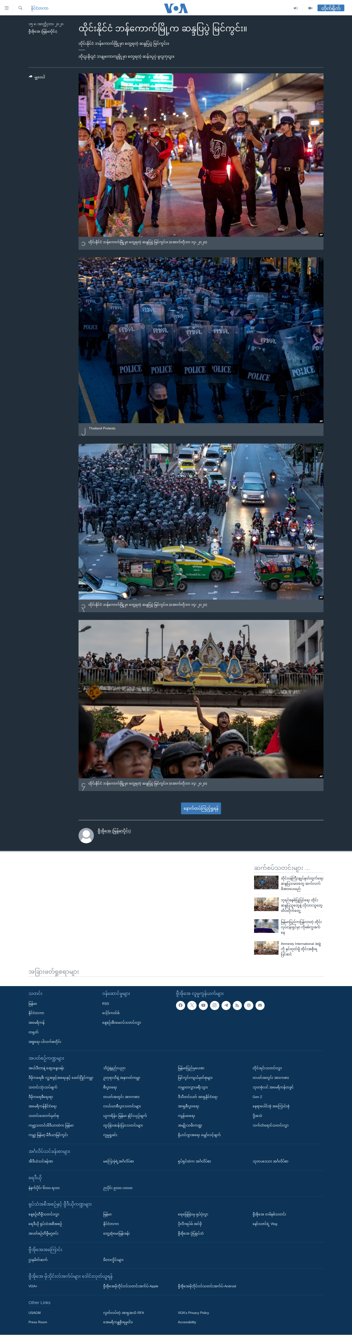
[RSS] (237, 1005)
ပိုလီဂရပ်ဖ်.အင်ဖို (190, 1223)
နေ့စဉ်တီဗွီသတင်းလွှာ (43, 1214)
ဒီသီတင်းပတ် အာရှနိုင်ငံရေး (198, 1096)
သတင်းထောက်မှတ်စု (43, 1116)
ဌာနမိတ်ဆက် (38, 1260)
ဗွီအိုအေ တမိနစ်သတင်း (269, 1214)
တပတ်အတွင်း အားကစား (121, 1096)
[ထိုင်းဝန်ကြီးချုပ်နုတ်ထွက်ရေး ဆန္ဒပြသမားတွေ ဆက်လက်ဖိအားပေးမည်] (266, 882)
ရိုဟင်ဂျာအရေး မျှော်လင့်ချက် (199, 1135)
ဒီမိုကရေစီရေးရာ (40, 1096)
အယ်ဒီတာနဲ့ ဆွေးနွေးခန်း (46, 1068)
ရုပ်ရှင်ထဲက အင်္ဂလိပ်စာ (194, 1161)
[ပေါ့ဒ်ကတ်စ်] (248, 1005)
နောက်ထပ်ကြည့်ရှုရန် (201, 808)
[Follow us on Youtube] (203, 1005)
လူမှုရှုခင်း (110, 1135)
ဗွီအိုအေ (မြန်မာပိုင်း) (42, 31)
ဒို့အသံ (257, 1116)
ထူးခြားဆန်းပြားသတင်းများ (123, 1125)
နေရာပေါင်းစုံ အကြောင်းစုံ (271, 1106)
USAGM (34, 1312)
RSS (105, 1003)
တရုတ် (33, 1032)
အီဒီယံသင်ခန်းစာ (40, 1161)
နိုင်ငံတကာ (39, 8)
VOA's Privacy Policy (193, 1312)
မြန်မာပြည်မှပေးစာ (191, 1068)
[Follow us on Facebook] (180, 1005)
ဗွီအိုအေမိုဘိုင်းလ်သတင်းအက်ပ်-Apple (130, 1286)
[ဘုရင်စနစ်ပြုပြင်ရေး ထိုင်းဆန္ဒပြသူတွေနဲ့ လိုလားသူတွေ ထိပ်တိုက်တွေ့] (266, 904)
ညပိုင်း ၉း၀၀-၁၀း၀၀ (117, 1188)
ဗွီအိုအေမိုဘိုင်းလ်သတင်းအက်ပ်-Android (207, 1286)
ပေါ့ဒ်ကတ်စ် (110, 1013)
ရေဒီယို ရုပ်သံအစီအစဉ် (45, 1223)
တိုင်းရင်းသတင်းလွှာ (267, 1068)
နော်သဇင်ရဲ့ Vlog (265, 1223)
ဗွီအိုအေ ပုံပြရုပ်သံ (191, 1233)
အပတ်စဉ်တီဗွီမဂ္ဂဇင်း (43, 1233)
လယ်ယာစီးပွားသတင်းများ (122, 1106)
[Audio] (296, 8)
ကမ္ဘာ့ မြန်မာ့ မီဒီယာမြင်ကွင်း (48, 1135)
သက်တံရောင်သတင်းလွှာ (271, 1125)
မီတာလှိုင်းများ (113, 1260)
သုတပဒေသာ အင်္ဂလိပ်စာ (270, 1161)
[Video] (310, 8)
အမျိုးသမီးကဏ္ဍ (190, 1125)
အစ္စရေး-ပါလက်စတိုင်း (44, 1041)
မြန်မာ (32, 1003)
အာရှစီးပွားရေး (188, 1106)
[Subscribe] (260, 1005)
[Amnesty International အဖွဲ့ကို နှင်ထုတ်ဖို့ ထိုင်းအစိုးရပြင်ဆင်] (266, 948)
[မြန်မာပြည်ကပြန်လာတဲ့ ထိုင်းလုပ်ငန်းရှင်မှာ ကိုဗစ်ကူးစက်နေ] (266, 926)
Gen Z (257, 1096)
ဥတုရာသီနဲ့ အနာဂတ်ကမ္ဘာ (121, 1078)
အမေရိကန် (36, 1022)
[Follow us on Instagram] (214, 1005)
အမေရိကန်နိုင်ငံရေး (42, 1106)
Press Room (37, 1322)
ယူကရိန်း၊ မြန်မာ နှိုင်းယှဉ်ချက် (125, 1116)
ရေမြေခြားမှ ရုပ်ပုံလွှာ (193, 1214)
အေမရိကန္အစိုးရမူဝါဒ (118, 1322)
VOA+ (32, 1286)
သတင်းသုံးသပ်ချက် (42, 1087)
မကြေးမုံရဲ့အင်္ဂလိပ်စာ (118, 1161)
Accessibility (187, 1322)
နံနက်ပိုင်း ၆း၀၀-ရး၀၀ (44, 1188)
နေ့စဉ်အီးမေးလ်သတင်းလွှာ (121, 1022)
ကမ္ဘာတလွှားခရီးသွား (193, 1087)
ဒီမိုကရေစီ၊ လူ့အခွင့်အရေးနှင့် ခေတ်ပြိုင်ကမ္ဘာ (60, 1078)
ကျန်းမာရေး (186, 1116)
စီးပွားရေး (110, 1087)
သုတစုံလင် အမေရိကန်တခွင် (273, 1087)
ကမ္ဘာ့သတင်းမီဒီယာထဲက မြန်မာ (51, 1125)
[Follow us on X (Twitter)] (191, 1005)
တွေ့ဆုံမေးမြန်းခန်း (116, 1233)
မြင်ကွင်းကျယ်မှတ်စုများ (195, 1078)
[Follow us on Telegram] (226, 1005)
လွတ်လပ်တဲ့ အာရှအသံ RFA (123, 1312)
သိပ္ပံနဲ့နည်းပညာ (114, 1068)
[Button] (37, 78)
